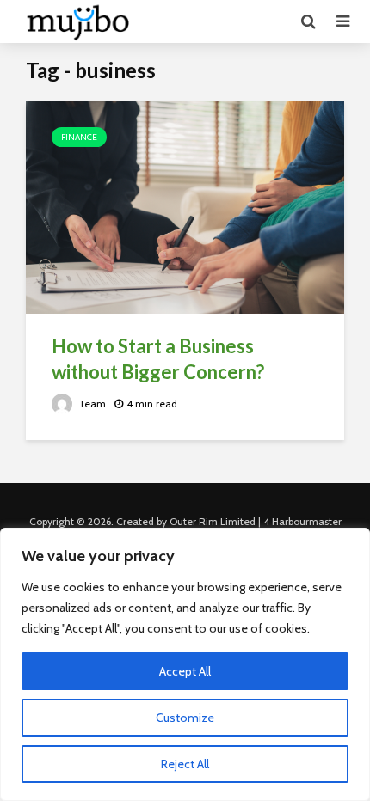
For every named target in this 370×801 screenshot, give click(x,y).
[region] (185, 664)
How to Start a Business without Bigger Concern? (158, 358)
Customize (185, 717)
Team (91, 403)
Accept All (185, 671)
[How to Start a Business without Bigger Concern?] (185, 206)
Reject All (185, 764)
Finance (79, 137)
